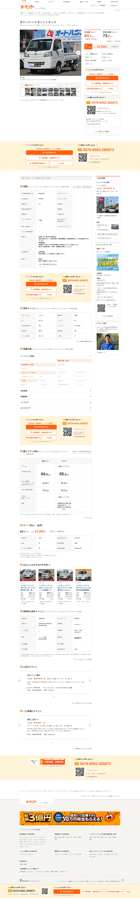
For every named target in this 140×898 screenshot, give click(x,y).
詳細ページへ (102, 352)
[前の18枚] (22, 92)
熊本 (67, 837)
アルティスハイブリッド (32, 844)
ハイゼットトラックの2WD (61, 854)
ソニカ (35, 839)
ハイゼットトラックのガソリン (27, 854)
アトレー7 (36, 842)
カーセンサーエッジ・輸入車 (42, 871)
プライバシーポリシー (61, 881)
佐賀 (60, 837)
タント (26, 837)
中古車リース (63, 871)
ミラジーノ (36, 837)
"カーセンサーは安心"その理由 (81, 881)
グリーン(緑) (114, 854)
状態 (23, 178)
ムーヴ (42, 837)
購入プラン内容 (46, 178)
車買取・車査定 (23, 864)
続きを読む (67, 731)
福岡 (56, 837)
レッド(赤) (99, 854)
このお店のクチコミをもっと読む (83, 703)
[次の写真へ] (78, 53)
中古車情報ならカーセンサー (26, 871)
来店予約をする (103, 78)
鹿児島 (79, 837)
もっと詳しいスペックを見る (84, 659)
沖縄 (56, 839)
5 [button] (60, 742)
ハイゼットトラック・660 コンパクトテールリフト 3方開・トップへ (99, 796)
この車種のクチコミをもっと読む (83, 748)
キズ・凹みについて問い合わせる (82, 187)
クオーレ (22, 846)
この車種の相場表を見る (85, 341)
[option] (56, 682)
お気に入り (114, 5)
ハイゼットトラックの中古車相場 (31, 829)
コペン (21, 837)
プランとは (89, 518)
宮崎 (75, 837)
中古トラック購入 (33, 675)
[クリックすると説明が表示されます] (95, 32)
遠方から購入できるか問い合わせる (108, 234)
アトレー (30, 842)
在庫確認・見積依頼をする (103, 83)
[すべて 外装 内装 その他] (47, 85)
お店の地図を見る (95, 162)
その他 (110, 88)
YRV (25, 842)
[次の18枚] (78, 92)
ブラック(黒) (106, 854)
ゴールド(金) (92, 854)
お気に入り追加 (103, 131)
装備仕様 (37, 178)
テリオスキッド (42, 839)
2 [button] (56, 697)
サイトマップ (117, 10)
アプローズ (43, 842)
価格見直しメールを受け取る (114, 41)
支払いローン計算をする (57, 531)
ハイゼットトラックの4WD (75, 854)
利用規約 (70, 881)
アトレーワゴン (23, 839)
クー (27, 846)
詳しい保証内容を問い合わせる (48, 264)
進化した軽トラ (33, 719)
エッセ (30, 839)
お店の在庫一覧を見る (94, 124)
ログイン (94, 5)
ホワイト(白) (92, 856)
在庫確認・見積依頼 (52, 761)
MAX (21, 842)
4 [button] (58, 742)
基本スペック (29, 178)
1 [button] (54, 697)
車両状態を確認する (94, 88)
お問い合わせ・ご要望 (103, 881)
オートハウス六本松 (98, 119)
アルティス (22, 844)
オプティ (42, 844)
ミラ (31, 837)
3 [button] (58, 697)
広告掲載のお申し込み (115, 881)
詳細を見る (115, 46)
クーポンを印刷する (107, 316)
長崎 (63, 837)
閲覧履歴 (102, 5)
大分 (71, 837)
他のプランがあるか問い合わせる (82, 451)
